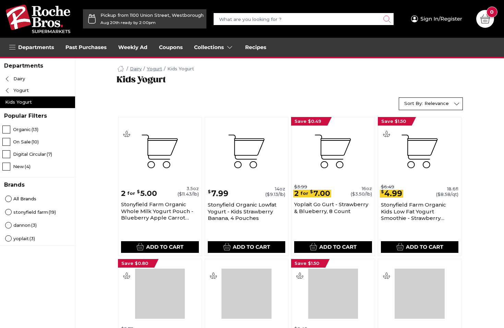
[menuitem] (86, 47)
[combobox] (431, 103)
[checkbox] (37, 129)
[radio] (37, 199)
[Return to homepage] (38, 19)
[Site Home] (121, 69)
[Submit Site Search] (387, 19)
